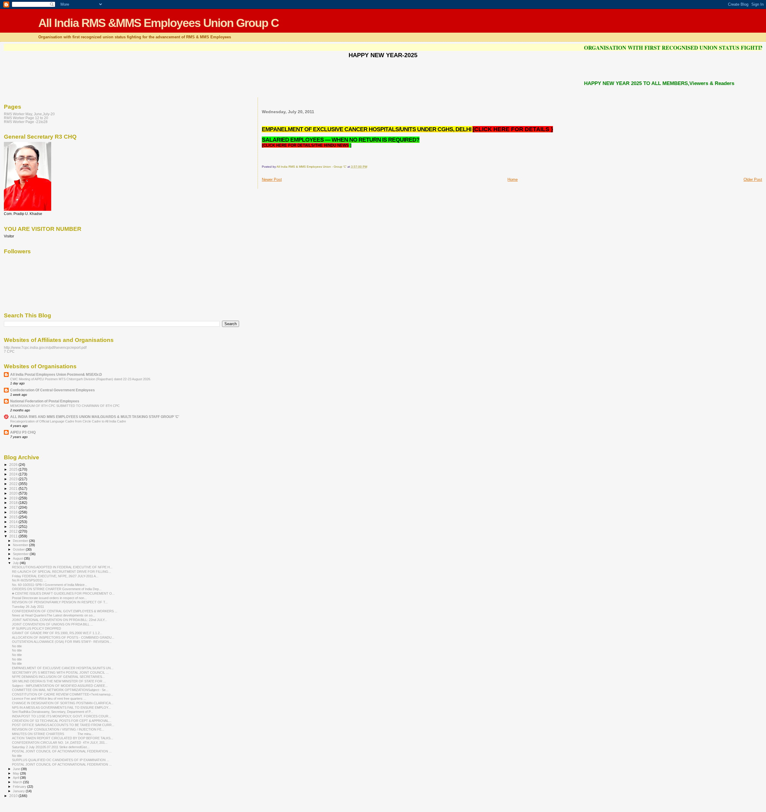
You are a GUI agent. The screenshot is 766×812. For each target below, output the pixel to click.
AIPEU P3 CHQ (23, 432)
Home (512, 179)
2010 (14, 796)
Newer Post (272, 179)
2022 (14, 484)
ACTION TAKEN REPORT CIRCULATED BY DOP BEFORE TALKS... (62, 738)
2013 (14, 526)
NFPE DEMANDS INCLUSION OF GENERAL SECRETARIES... (58, 676)
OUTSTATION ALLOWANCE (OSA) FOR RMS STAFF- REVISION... (62, 641)
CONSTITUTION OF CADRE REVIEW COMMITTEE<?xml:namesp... (62, 694)
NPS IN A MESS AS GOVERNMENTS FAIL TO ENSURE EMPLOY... (61, 707)
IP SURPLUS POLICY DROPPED (36, 628)
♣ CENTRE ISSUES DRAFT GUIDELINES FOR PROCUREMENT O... (63, 593)
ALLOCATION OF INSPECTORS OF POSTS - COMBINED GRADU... (63, 637)
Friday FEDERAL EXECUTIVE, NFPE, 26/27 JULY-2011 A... (55, 576)
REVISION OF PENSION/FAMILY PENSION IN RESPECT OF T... (60, 602)
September (21, 554)
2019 (14, 498)
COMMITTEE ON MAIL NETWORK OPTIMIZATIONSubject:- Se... (60, 690)
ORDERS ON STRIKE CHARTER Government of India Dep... (56, 589)
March (18, 782)
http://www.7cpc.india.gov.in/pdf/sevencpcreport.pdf (45, 347)
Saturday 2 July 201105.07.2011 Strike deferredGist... (50, 747)
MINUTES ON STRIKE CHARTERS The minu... (53, 734)
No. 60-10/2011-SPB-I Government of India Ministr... (49, 585)
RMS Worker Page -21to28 (26, 122)
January (19, 791)
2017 (14, 507)
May (16, 773)
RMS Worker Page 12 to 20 (26, 118)
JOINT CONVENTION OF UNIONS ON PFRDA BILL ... (52, 624)
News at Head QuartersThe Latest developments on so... (53, 615)
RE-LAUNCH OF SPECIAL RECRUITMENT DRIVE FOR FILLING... (61, 571)
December (21, 541)
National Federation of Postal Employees (44, 401)
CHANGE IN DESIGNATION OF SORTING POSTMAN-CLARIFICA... (62, 703)
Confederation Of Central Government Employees (52, 390)
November (21, 545)
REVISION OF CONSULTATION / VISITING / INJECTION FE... (58, 729)
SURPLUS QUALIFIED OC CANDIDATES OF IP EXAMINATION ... (60, 760)
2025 (14, 469)
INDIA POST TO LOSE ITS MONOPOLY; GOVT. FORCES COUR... (61, 716)
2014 (14, 522)
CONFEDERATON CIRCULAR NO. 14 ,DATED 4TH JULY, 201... (59, 742)
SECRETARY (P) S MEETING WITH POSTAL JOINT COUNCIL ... (60, 672)
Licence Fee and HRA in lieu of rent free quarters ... (49, 698)
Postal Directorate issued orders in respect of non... (49, 598)
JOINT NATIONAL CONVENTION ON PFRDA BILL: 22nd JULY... (59, 620)
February (20, 786)
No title (17, 646)
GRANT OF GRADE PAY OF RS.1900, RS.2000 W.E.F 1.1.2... (57, 633)
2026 (14, 464)
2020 (14, 493)
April (16, 777)
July (16, 563)
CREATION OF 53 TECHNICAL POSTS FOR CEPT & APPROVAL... (61, 720)
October (19, 549)
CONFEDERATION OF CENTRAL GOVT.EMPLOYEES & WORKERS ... (64, 611)
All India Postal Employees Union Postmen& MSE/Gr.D (56, 374)
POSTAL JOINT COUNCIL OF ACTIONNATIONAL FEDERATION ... (62, 751)
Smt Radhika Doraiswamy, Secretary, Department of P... (52, 711)
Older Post (753, 179)
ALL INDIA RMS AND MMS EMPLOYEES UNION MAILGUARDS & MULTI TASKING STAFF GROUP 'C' (94, 417)
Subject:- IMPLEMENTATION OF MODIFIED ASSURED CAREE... (60, 685)
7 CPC (9, 351)
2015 (14, 517)
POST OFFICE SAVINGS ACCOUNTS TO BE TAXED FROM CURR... (63, 725)
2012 (14, 531)
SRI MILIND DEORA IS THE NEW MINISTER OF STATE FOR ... (59, 681)
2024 (14, 474)
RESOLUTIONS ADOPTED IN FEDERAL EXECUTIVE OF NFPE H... (62, 567)
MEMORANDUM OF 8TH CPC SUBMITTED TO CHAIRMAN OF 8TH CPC (65, 405)
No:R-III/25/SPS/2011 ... (29, 580)
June (17, 769)
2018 (14, 503)
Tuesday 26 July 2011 (28, 606)
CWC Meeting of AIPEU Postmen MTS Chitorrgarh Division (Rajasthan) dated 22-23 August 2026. (80, 379)
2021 (14, 488)
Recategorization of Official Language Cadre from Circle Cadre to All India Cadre (68, 421)
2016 (14, 512)
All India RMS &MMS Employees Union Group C (158, 22)
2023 (14, 479)
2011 (14, 536)
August (18, 558)
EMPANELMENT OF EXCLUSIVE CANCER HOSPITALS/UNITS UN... (62, 668)
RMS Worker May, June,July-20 (29, 114)
